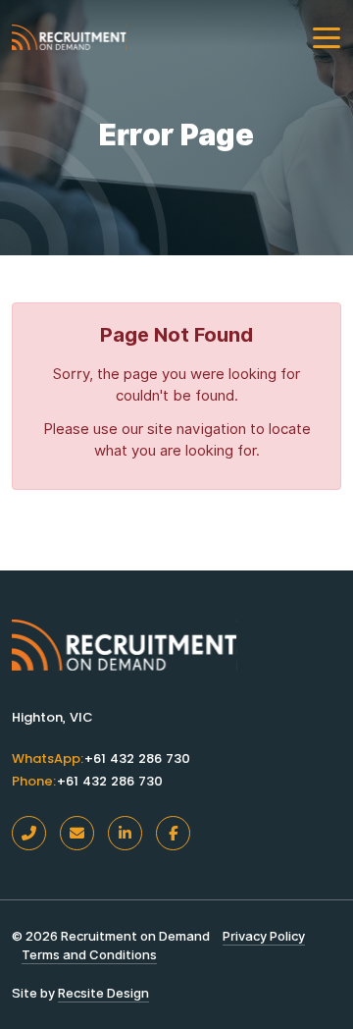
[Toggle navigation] (326, 37)
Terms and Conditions (89, 954)
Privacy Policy (264, 936)
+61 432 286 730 (137, 759)
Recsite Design (103, 993)
